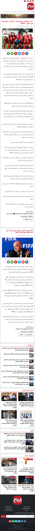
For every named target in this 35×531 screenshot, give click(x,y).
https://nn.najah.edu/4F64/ (24, 214)
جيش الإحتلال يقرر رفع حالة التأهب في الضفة (16, 501)
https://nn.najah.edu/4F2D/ (24, 476)
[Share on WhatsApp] (12, 53)
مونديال (29, 334)
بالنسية (20, 481)
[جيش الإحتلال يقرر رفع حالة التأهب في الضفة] (31, 502)
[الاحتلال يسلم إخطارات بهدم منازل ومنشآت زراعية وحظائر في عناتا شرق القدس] (31, 519)
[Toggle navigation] (25, 1)
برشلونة (29, 481)
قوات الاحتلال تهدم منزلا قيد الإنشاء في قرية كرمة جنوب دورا (16, 513)
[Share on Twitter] (19, 53)
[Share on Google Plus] (23, 53)
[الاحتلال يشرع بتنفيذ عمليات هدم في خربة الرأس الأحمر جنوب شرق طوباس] (31, 497)
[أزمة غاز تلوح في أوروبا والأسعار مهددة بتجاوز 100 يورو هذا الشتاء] (31, 525)
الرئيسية (32, 11)
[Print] (8, 53)
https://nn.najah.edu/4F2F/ (24, 329)
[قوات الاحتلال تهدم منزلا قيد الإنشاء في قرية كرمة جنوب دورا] (31, 514)
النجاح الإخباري (30, 6)
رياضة (28, 11)
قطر (21, 334)
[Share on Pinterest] (15, 53)
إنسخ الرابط (10, 214)
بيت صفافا (28, 219)
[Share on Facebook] (26, 53)
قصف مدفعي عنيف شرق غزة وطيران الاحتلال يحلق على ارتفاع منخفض (16, 507)
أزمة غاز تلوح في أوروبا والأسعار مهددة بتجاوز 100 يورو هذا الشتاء (16, 524)
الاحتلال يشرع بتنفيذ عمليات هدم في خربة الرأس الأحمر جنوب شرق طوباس (15, 496)
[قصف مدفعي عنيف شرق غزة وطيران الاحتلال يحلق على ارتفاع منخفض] (31, 508)
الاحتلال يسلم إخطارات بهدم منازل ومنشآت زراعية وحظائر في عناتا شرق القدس (15, 519)
